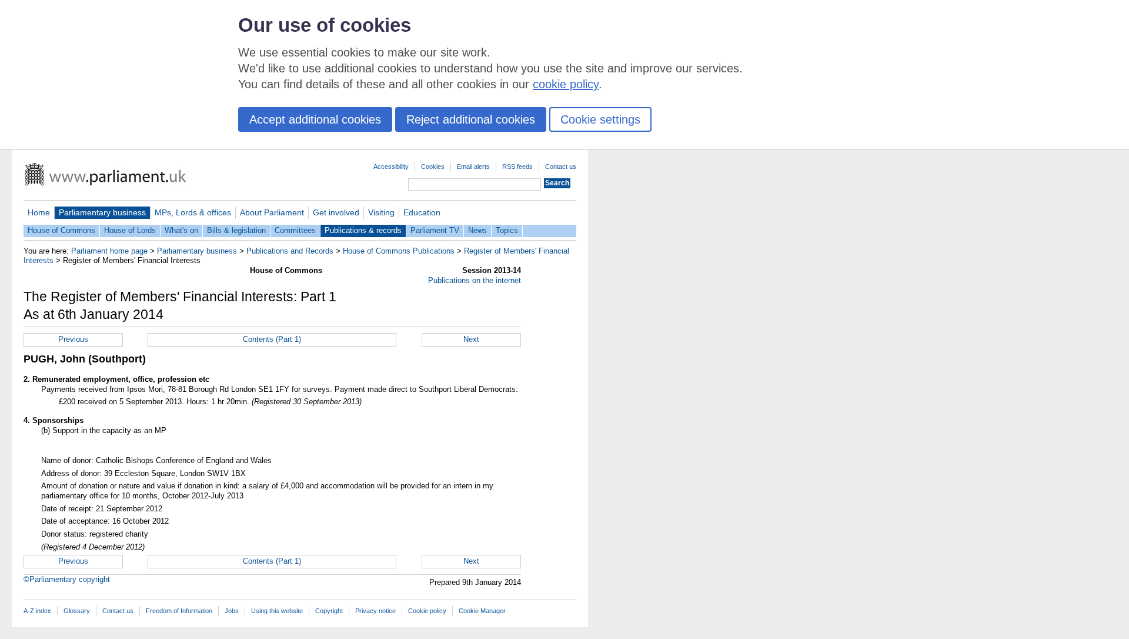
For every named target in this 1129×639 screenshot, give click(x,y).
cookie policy (566, 84)
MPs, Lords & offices (193, 212)
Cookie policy (427, 610)
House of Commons (61, 230)
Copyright (329, 610)
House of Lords (130, 230)
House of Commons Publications (399, 251)
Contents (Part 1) (272, 339)
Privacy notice (375, 610)
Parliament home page (109, 251)
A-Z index (37, 610)
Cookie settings (600, 119)
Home (39, 212)
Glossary (77, 610)
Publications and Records (289, 251)
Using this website (277, 610)
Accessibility (391, 166)
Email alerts (473, 166)
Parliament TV (434, 230)
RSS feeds (517, 166)
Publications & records (363, 230)
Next (471, 339)
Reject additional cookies (470, 119)
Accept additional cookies (315, 119)
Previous (73, 339)
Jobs (232, 610)
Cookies (433, 166)
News (477, 230)
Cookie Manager (482, 610)
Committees (295, 230)
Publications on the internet (474, 280)
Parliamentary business (102, 212)
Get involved (336, 212)
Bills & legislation (236, 230)
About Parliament (272, 212)
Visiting (381, 212)
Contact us (560, 166)
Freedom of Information (179, 610)
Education (421, 212)
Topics (507, 230)
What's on (181, 230)
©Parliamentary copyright (67, 579)
